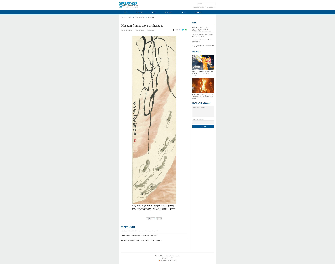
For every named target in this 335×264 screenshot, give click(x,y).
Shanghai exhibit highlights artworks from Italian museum (141, 240)
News (154, 12)
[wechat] (186, 30)
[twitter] (183, 30)
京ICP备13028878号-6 (167, 258)
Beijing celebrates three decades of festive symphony (202, 35)
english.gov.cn (211, 7)
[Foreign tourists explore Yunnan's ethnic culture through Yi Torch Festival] (203, 85)
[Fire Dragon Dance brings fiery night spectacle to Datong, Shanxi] (203, 62)
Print (176, 29)
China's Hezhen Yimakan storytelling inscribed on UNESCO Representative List (201, 29)
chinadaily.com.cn (198, 7)
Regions (198, 12)
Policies (139, 12)
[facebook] (180, 30)
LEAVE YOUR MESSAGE (201, 103)
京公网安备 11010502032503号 (168, 260)
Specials (168, 12)
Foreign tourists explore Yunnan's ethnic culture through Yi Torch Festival (203, 96)
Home (125, 12)
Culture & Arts (140, 17)
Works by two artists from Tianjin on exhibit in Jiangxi (140, 231)
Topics (183, 12)
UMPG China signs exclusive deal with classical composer (203, 46)
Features (151, 17)
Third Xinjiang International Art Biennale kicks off (139, 236)
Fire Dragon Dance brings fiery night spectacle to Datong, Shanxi (202, 73)
